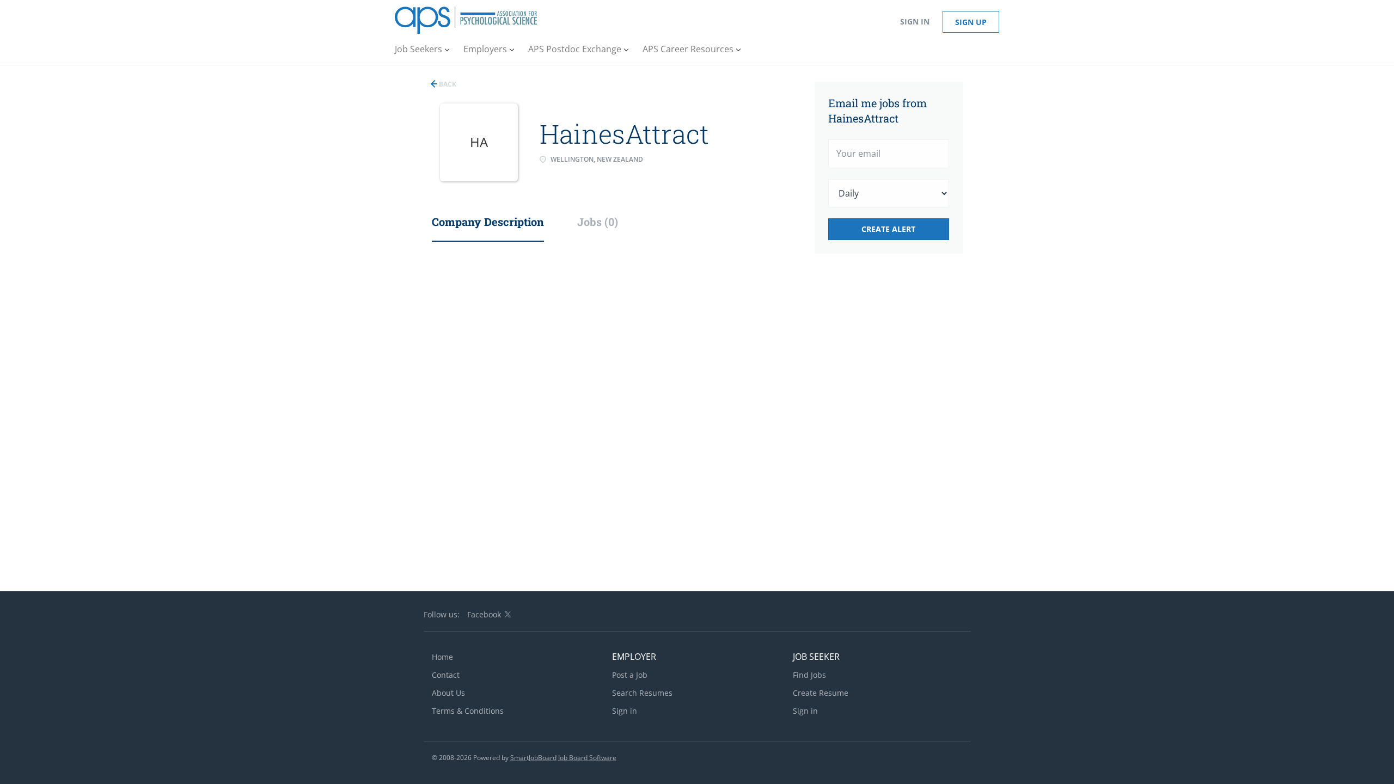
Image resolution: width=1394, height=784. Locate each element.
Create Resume (820, 693)
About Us (448, 693)
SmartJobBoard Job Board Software (563, 757)
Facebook (484, 614)
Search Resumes (642, 693)
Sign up (971, 22)
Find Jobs (809, 675)
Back (446, 84)
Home (442, 657)
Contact (446, 675)
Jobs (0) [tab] (597, 222)
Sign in (915, 21)
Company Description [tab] (488, 222)
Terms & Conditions (468, 711)
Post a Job (629, 675)
